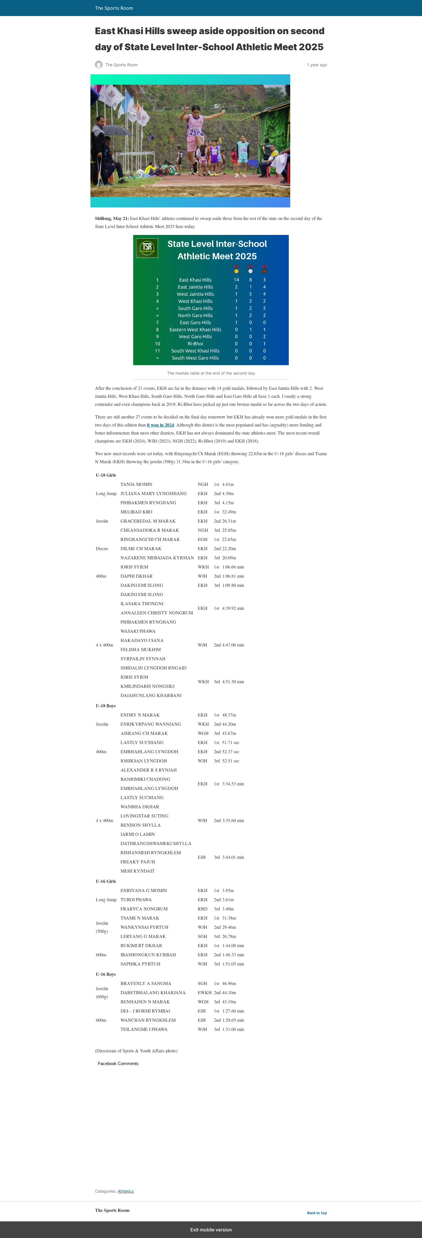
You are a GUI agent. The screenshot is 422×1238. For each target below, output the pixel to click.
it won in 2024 (160, 424)
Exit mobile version (211, 1230)
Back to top (317, 1213)
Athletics (126, 1191)
